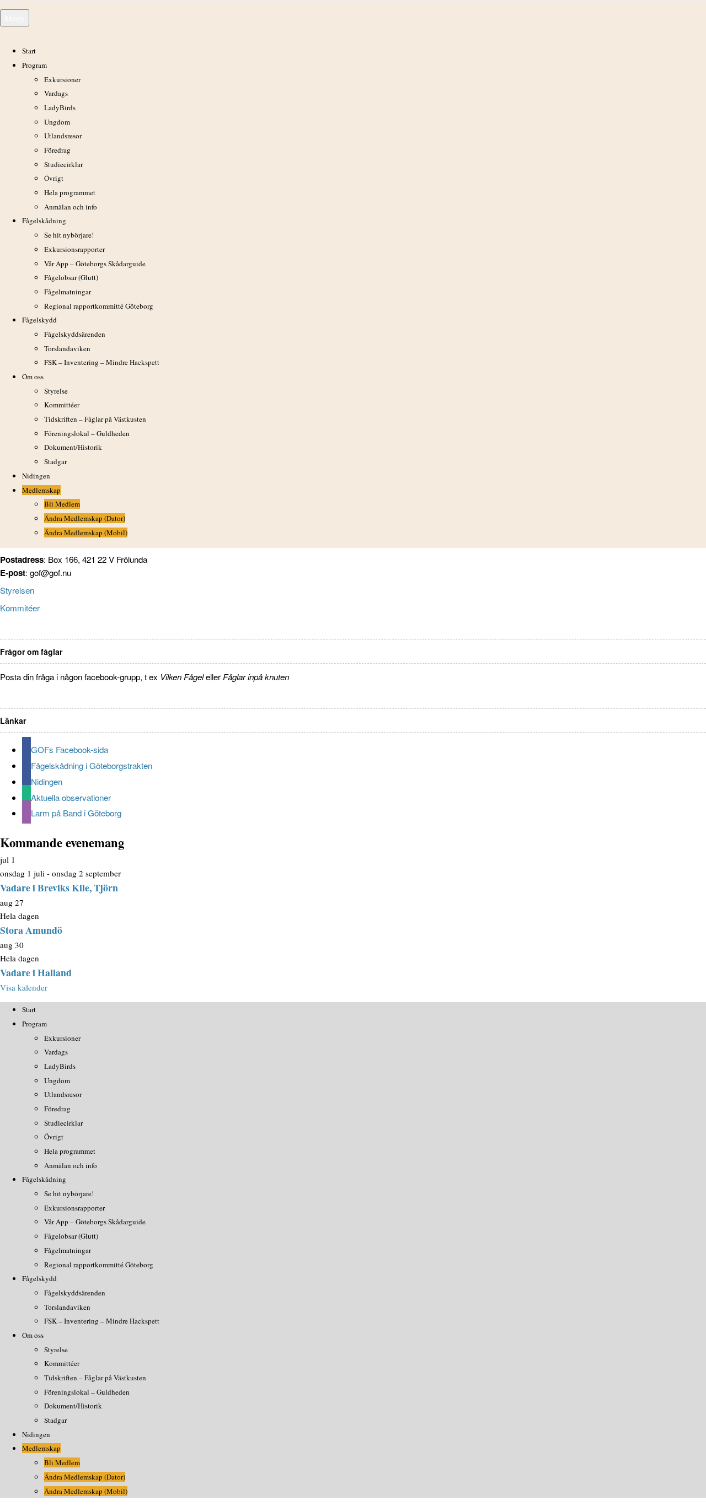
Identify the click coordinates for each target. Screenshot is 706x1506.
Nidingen (36, 476)
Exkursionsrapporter (74, 249)
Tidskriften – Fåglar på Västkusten (95, 419)
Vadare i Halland (36, 972)
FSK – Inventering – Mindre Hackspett (101, 362)
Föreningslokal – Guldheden (87, 433)
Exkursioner (62, 79)
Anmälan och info (70, 207)
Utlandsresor (63, 136)
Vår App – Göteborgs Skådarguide (95, 263)
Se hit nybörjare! (69, 235)
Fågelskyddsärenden (74, 334)
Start (29, 51)
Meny (14, 17)
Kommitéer (20, 608)
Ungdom (57, 122)
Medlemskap (41, 490)
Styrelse (56, 391)
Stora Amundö (31, 930)
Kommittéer (61, 405)
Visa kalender (23, 987)
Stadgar (55, 461)
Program (34, 65)
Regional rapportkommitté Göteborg (98, 306)
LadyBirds (60, 107)
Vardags (56, 93)
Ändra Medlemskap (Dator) (84, 518)
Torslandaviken (67, 348)
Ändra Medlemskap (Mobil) (85, 532)
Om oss (33, 376)
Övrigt (53, 178)
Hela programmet (69, 192)
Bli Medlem (62, 504)
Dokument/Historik (73, 447)
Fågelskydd (39, 320)
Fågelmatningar (67, 292)
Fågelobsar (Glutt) (71, 277)
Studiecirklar (63, 164)
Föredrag (57, 150)
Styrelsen (17, 590)
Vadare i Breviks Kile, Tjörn (59, 887)
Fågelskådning (44, 220)
